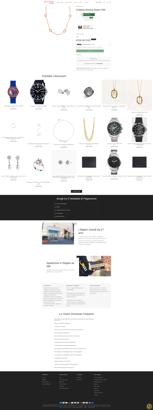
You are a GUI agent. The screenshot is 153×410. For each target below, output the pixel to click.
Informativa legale (91, 407)
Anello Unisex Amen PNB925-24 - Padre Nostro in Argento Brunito (89, 107)
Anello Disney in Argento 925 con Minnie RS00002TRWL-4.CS (39, 183)
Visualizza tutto (76, 191)
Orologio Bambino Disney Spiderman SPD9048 (13, 106)
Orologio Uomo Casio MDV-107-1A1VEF (38, 106)
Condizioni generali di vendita (100, 379)
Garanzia (96, 388)
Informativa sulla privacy (105, 406)
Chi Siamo (79, 377)
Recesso (96, 394)
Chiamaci (44, 379)
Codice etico (79, 379)
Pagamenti (61, 381)
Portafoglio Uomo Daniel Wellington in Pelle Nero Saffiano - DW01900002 (139, 177)
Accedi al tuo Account (63, 388)
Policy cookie (97, 386)
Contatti (43, 377)
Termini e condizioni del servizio (65, 407)
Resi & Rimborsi (62, 384)
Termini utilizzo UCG (98, 392)
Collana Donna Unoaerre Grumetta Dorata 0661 (89, 143)
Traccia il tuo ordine (63, 379)
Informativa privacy (98, 381)
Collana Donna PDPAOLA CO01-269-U (139, 112)
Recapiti (85, 407)
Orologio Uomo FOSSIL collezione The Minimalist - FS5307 (114, 176)
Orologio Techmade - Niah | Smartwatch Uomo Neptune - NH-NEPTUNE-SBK (139, 144)
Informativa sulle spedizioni (78, 407)
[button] (60, 2)
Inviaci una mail (45, 381)
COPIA (91, 17)
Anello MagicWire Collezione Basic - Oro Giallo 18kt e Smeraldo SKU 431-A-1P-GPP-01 (13, 138)
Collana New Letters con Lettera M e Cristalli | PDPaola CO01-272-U (114, 107)
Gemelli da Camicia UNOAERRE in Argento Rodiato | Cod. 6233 (64, 107)
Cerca (60, 377)
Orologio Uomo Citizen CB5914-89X (114, 143)
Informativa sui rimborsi (96, 406)
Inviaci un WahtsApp (46, 384)
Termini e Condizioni (98, 377)
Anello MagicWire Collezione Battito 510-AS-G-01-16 (39, 143)
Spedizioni (61, 386)
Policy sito (96, 384)
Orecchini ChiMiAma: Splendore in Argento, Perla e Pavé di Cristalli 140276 (13, 177)
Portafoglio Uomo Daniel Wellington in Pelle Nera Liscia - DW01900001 (89, 177)
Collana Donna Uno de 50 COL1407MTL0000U (64, 144)
